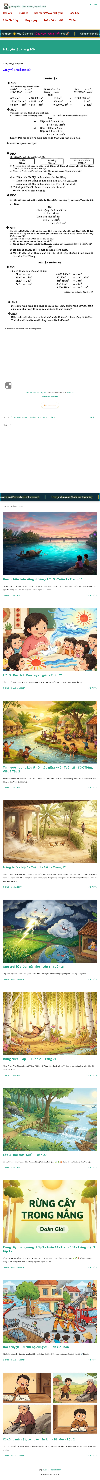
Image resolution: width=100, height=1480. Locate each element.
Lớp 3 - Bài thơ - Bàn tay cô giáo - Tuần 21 (33, 675)
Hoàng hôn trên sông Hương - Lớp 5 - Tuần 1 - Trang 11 (43, 579)
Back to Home (52, 405)
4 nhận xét (16, 788)
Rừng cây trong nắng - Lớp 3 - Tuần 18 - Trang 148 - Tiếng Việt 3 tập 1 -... (49, 1249)
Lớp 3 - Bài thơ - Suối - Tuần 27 (25, 1155)
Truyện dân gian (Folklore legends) (39, 497)
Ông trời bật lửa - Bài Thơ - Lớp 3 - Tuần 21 (34, 966)
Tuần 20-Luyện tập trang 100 (36, 392)
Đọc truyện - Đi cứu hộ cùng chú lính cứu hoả (36, 1347)
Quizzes (23, 13)
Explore (7, 13)
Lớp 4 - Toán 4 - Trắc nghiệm (23, 417)
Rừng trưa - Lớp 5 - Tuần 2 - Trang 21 (29, 1059)
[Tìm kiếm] (89, 4)
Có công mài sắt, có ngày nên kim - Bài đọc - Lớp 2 (39, 1439)
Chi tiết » (92, 595)
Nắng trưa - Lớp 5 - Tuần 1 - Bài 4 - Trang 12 (34, 867)
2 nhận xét (16, 595)
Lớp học (74, 13)
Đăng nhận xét (18, 688)
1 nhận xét (16, 1075)
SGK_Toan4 (42, 417)
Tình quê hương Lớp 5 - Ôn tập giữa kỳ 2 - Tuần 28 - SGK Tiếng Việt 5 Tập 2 (48, 769)
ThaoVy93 (70, 392)
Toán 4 (52, 417)
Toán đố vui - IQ (53, 20)
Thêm (72, 20)
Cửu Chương (11, 20)
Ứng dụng (31, 20)
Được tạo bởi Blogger (51, 1470)
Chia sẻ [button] (91, 417)
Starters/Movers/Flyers (48, 13)
